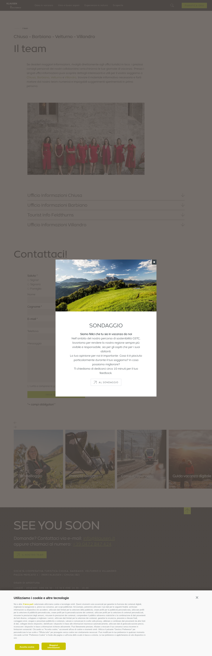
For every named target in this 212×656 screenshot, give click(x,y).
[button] (197, 597)
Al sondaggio (108, 382)
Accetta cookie (27, 647)
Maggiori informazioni (53, 646)
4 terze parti (28, 604)
